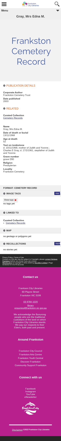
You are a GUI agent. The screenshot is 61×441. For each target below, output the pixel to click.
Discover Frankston (30, 361)
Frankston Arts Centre (30, 354)
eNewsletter (30, 397)
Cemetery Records (15, 223)
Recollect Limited (41, 263)
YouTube (30, 394)
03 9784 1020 (30, 301)
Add (57, 193)
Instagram (30, 391)
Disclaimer (17, 430)
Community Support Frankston (30, 365)
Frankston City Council (30, 351)
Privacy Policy (7, 257)
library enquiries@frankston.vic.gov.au (30, 306)
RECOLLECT (7, 263)
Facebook (30, 388)
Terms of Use (19, 257)
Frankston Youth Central (30, 358)
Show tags (9, 200)
